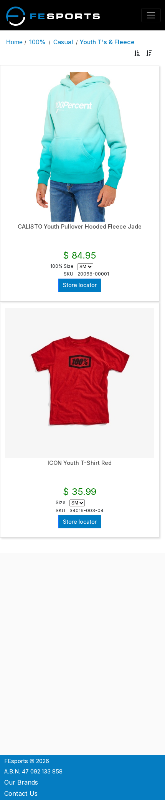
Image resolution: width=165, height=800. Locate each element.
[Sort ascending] (137, 54)
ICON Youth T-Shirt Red (80, 462)
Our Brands (21, 782)
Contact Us (21, 793)
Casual (63, 42)
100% (37, 42)
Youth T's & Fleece (107, 42)
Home (14, 41)
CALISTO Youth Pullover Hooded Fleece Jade (80, 226)
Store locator (80, 285)
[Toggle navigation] (151, 15)
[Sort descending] (149, 54)
